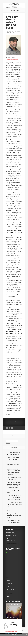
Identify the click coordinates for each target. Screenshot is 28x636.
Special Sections (11, 590)
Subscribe (9, 586)
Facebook (9, 428)
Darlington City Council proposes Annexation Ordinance (13, 459)
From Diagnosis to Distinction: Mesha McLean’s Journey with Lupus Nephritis (14, 504)
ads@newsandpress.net (12, 59)
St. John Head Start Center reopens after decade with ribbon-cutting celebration (13, 497)
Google (7, 428)
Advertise (9, 583)
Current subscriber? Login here (11, 633)
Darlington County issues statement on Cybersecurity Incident (14, 515)
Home (8, 580)
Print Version (10, 593)
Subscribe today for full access (11, 631)
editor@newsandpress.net (12, 543)
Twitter (12, 428)
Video (8, 596)
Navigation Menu (14, 10)
